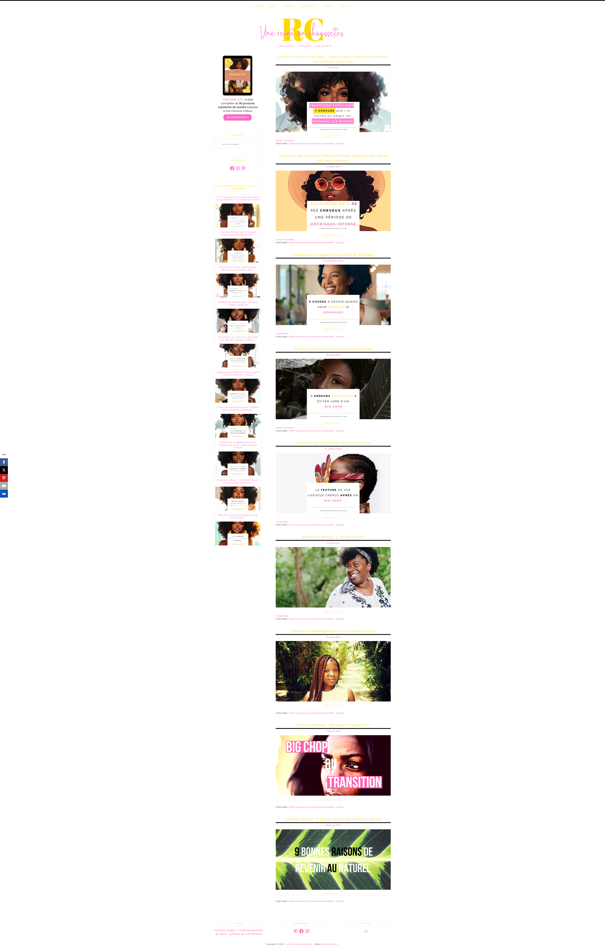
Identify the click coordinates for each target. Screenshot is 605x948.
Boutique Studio (329, 944)
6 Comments (282, 616)
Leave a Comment (285, 140)
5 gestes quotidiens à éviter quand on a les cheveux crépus (237, 373)
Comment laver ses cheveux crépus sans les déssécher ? (238, 233)
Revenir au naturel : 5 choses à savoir (333, 537)
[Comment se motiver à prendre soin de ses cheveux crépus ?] (238, 367)
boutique (288, 5)
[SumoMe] (4, 494)
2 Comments (282, 333)
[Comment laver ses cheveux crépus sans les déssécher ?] (238, 262)
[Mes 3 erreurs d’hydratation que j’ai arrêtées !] (238, 545)
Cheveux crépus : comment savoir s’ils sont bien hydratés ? (238, 481)
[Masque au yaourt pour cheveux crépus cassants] (238, 332)
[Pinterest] (4, 478)
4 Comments (282, 522)
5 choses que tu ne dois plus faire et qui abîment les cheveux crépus (237, 198)
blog (273, 5)
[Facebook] (4, 462)
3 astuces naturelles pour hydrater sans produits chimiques (238, 408)
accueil (259, 5)
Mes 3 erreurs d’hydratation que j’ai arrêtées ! (238, 516)
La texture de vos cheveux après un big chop (333, 443)
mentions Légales (225, 930)
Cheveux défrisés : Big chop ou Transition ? (333, 725)
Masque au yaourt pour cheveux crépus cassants (238, 303)
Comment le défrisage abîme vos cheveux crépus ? (333, 631)
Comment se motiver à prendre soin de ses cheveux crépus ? (238, 338)
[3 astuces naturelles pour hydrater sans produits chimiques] (238, 437)
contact (345, 5)
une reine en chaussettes (302, 32)
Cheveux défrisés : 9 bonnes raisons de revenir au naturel (333, 819)
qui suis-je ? (308, 5)
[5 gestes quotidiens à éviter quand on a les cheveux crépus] (238, 402)
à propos (328, 5)
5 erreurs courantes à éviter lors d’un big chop (333, 349)
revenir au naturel (298, 143)
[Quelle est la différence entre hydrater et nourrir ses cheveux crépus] (238, 475)
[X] (4, 470)
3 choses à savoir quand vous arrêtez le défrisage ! (333, 255)
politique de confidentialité (246, 934)
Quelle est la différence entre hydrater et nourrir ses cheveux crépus (238, 445)
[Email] (4, 486)
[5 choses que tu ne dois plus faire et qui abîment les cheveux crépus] (238, 227)
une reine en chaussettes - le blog (325, 143)
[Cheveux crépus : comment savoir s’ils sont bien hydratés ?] (238, 509)
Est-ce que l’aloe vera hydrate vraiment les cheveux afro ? (237, 268)
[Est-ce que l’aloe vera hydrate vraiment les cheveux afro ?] (238, 297)
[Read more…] (332, 136)
